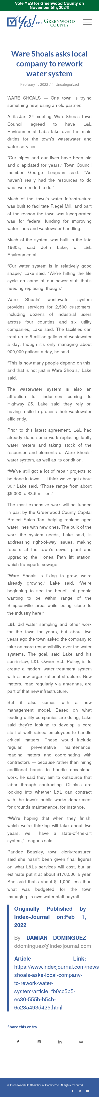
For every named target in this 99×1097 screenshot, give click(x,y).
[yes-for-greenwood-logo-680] (41, 21)
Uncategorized (67, 84)
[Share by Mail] (81, 1041)
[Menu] (85, 21)
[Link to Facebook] (72, 1090)
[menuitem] (85, 21)
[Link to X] (80, 1090)
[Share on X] (39, 1041)
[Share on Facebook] (17, 1041)
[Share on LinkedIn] (60, 1041)
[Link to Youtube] (88, 1090)
